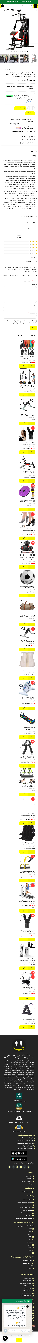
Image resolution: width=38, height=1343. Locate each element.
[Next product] (5, 69)
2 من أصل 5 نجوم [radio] (28, 281)
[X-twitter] (17, 1167)
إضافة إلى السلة (20, 108)
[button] (27, 366)
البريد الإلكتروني (32, 313)
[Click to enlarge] (35, 50)
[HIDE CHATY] (5, 1338)
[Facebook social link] (25, 143)
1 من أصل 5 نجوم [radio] (30, 281)
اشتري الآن (30, 112)
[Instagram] (24, 1167)
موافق (19, 1340)
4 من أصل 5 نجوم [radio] (25, 281)
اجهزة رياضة (25, 139)
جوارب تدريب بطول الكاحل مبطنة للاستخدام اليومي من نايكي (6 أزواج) (28, 844)
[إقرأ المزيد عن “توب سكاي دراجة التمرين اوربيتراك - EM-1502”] (27, 998)
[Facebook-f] (13, 1167)
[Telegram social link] (20, 143)
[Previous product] (9, 69)
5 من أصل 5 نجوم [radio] (24, 281)
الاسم (35, 305)
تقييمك (34, 281)
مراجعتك (34, 284)
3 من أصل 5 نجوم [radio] (27, 281)
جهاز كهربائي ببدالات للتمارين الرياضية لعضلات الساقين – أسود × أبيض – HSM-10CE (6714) (27, 699)
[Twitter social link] (23, 143)
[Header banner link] (19, 2)
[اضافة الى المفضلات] (22, 342)
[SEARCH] (2, 5)
